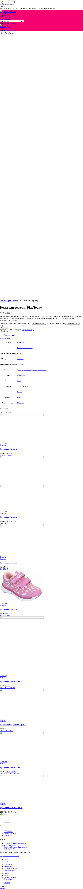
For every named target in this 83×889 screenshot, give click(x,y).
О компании (8, 832)
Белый (19, 348)
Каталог (7, 822)
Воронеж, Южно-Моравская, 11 (15, 843)
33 (18, 386)
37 (28, 386)
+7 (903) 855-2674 (10, 849)
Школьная (20, 403)
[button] (3, 443)
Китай (19, 392)
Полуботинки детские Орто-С (13, 725)
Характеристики (9, 335)
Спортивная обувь (11, 301)
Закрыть (3, 445)
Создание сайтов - (9, 856)
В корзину (4, 328)
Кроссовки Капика (8, 563)
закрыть (2, 888)
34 (20, 386)
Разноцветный (27, 348)
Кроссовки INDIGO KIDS (11, 682)
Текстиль (20, 359)
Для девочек (21, 375)
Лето (19, 381)
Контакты (7, 835)
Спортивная (42, 370)
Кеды (19, 397)
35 (23, 386)
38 (30, 386)
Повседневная (32, 370)
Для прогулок (22, 370)
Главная (2, 301)
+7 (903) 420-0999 (10, 845)
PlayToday (3, 302)
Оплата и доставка (10, 833)
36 (25, 386)
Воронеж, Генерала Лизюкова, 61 (15, 847)
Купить (13, 453)
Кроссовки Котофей (8, 449)
